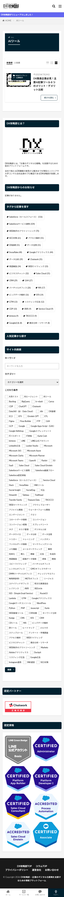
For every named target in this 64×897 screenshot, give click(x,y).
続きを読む (49, 98)
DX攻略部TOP (24, 866)
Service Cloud (46, 309)
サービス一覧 (24, 895)
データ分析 (16, 259)
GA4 (28, 281)
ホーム (8, 895)
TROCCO (31, 316)
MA (41, 288)
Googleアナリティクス (41, 252)
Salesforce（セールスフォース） (26, 217)
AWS (27, 309)
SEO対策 (15, 238)
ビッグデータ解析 (19, 295)
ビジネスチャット (19, 274)
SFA (39, 295)
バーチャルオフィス (20, 288)
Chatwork (36, 259)
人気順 (17, 63)
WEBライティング (38, 266)
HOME (8, 21)
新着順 (9, 63)
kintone (13, 316)
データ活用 (34, 245)
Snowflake (15, 252)
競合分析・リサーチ (39, 323)
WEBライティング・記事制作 (20, 77)
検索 (9, 670)
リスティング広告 (34, 302)
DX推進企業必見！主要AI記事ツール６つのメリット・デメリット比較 (44, 84)
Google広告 (15, 323)
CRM (13, 281)
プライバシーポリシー (16, 870)
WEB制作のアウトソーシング (24, 231)
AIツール (20, 21)
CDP (13, 309)
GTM (13, 302)
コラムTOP (41, 866)
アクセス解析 (36, 238)
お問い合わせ (52, 870)
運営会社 (36, 870)
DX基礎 (14, 245)
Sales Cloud (43, 274)
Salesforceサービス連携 (22, 224)
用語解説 (15, 266)
